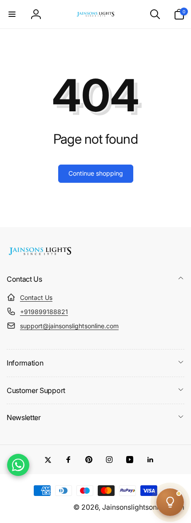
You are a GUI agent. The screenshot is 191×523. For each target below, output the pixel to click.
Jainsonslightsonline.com (143, 507)
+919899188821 (44, 311)
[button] (12, 14)
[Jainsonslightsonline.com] (40, 255)
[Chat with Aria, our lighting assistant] (170, 502)
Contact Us (36, 297)
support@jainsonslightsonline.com (69, 326)
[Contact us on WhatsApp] (18, 465)
